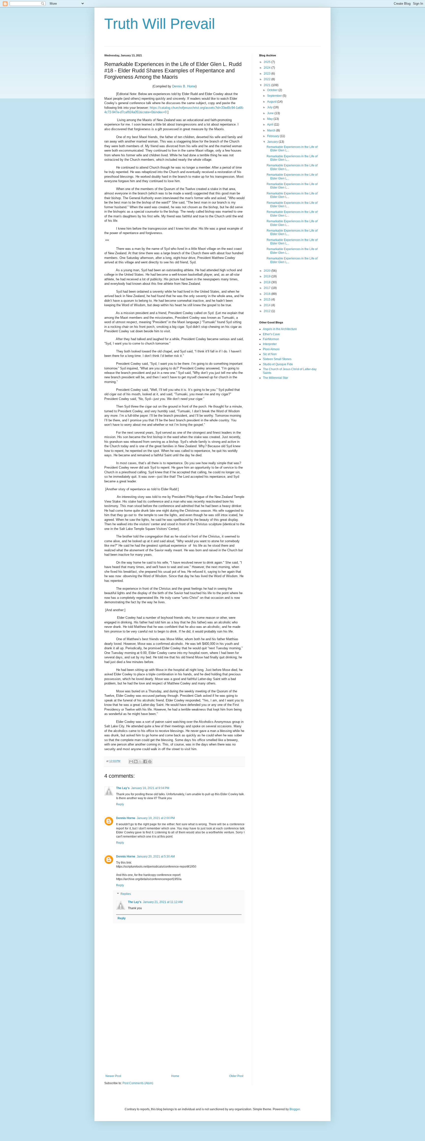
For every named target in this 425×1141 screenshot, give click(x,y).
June (270, 113)
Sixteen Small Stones (277, 359)
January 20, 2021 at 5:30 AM (156, 856)
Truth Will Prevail (159, 24)
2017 (267, 288)
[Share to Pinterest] (149, 761)
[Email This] (131, 761)
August (272, 101)
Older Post (236, 1076)
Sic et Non (270, 354)
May (270, 119)
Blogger (294, 1109)
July (270, 107)
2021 (267, 85)
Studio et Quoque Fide (278, 364)
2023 (267, 73)
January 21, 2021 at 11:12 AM (162, 902)
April (270, 124)
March (271, 130)
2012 (267, 311)
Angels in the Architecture (280, 329)
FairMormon (271, 339)
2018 (267, 282)
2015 (267, 299)
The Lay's (123, 788)
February (273, 136)
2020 (267, 270)
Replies (126, 894)
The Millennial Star (275, 378)
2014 (267, 305)
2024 (267, 67)
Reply (120, 804)
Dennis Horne (125, 818)
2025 (267, 62)
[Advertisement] (174, 1033)
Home (175, 1076)
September (275, 95)
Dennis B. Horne (184, 86)
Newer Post (113, 1076)
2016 (267, 294)
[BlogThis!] (135, 761)
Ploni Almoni (271, 349)
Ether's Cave (271, 334)
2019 (267, 276)
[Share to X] (140, 761)
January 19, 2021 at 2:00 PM (156, 818)
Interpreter (270, 344)
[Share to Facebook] (145, 761)
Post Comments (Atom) (137, 1083)
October (272, 90)
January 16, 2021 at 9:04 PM (150, 788)
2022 (267, 79)
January (273, 141)
